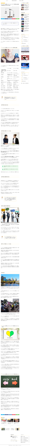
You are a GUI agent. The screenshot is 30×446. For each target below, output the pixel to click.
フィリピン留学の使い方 (25, 39)
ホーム (7, 0)
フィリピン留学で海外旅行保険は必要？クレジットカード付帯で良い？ (25, 69)
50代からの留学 (21, 0)
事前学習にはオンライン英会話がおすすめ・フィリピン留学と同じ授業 (25, 60)
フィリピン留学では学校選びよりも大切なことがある (25, 53)
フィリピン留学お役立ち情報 (25, 38)
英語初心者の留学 (14, 0)
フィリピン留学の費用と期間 (25, 41)
